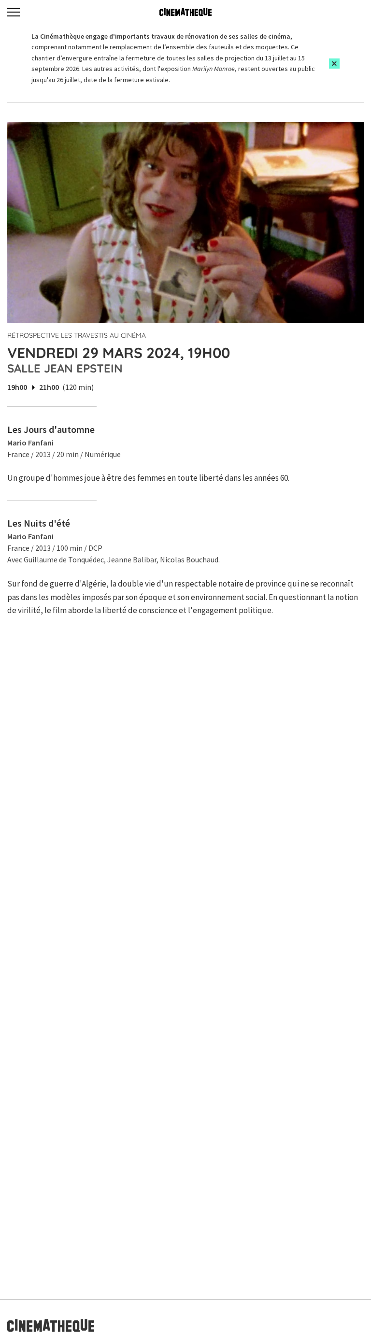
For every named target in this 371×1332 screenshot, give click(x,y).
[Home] (185, 12)
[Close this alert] (334, 63)
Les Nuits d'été (38, 523)
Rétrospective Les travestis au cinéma (76, 335)
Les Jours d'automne (51, 429)
